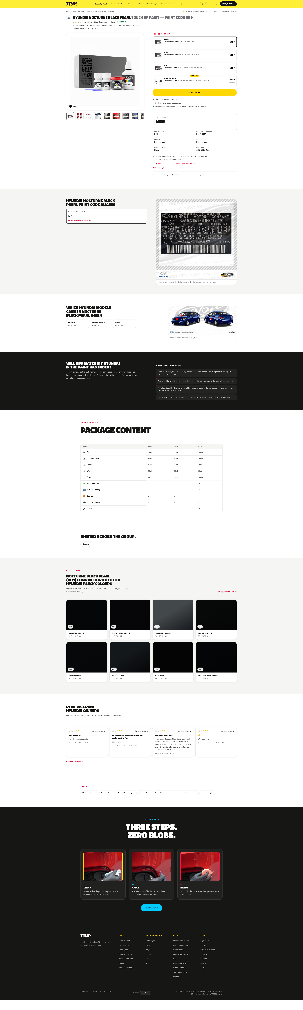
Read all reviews (73, 761)
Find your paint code (136, 3)
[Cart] (216, 3)
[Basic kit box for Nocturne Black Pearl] (70, 116)
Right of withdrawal (208, 949)
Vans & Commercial (126, 958)
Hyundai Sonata (107, 793)
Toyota (149, 949)
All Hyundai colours (89, 793)
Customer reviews (168, 3)
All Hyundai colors (226, 591)
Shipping (204, 954)
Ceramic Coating (117, 3)
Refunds (204, 958)
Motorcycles (123, 949)
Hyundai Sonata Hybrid (126, 793)
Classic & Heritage (125, 954)
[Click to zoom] (105, 71)
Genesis (86, 544)
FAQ (180, 3)
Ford (147, 958)
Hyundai (89, 11)
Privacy (203, 963)
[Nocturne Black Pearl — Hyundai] (80, 116)
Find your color (228, 3)
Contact (176, 976)
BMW (148, 945)
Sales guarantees (180, 972)
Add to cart (194, 92)
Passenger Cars (125, 945)
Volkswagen (150, 940)
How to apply (152, 3)
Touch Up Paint (101, 4)
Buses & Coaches (125, 967)
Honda (148, 954)
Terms (203, 945)
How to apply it (159, 168)
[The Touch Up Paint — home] (71, 4)
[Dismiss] (38, 1002)
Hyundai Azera (144, 793)
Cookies (203, 967)
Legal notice (205, 940)
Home (68, 11)
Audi (147, 963)
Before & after (178, 967)
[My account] (210, 3)
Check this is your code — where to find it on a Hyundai (174, 164)
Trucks (121, 963)
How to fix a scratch (180, 954)
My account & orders (181, 940)
